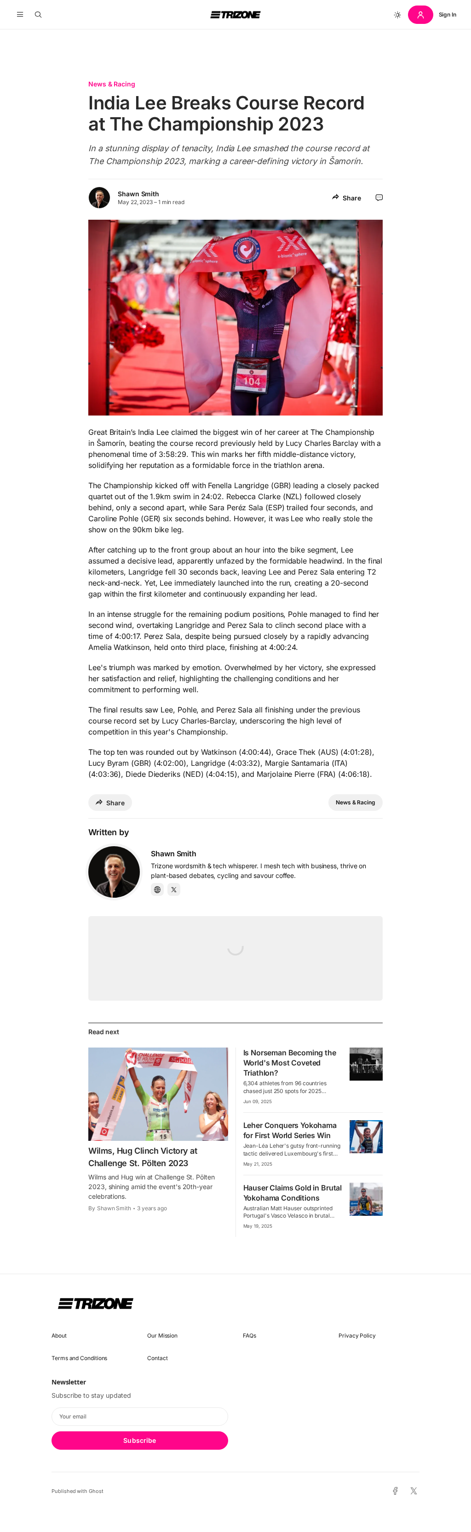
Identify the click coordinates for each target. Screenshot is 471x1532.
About (59, 1335)
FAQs (249, 1335)
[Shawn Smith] (114, 872)
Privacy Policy (357, 1335)
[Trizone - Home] (235, 14)
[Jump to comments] (379, 197)
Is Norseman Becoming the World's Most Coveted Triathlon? (289, 1062)
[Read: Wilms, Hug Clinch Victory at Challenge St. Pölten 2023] (158, 1094)
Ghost (96, 1491)
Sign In (447, 14)
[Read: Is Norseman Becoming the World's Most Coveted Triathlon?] (366, 1064)
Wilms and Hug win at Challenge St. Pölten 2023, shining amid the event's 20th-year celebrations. (151, 1186)
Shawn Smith (138, 194)
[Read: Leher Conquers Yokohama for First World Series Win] (366, 1136)
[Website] (157, 889)
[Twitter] (173, 889)
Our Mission (162, 1335)
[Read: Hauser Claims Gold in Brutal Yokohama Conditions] (366, 1199)
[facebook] (395, 1491)
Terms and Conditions (79, 1358)
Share (352, 198)
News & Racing (111, 84)
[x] (413, 1491)
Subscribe (139, 1440)
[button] (20, 15)
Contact (157, 1358)
